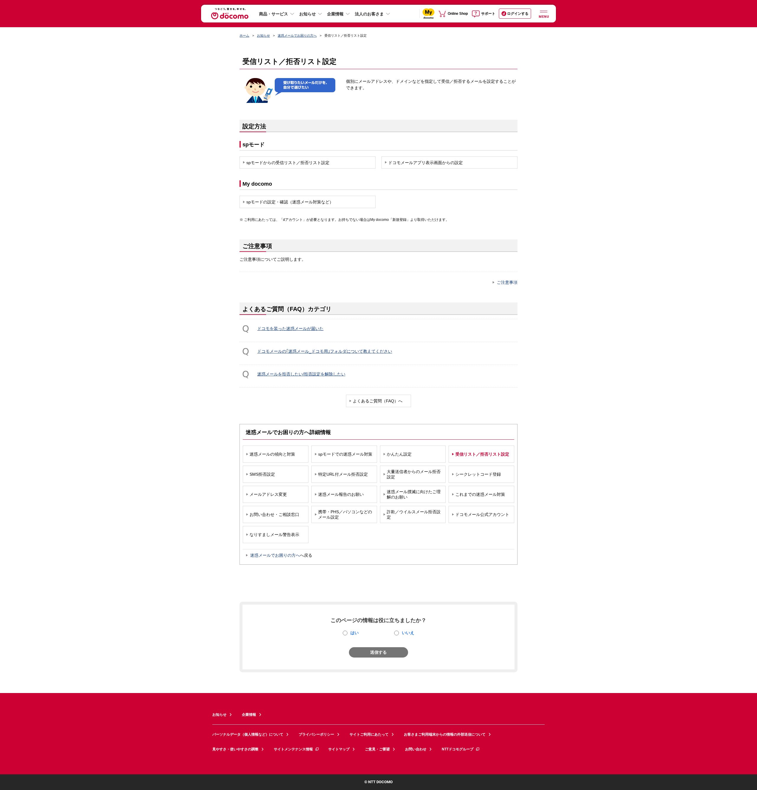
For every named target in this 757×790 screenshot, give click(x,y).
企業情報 (335, 14)
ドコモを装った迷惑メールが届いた (290, 328)
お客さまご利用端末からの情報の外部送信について (445, 734)
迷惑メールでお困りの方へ (297, 35)
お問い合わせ (415, 749)
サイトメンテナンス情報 (293, 749)
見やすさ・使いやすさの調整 (235, 749)
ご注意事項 (507, 282)
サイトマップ (339, 749)
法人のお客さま (369, 14)
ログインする (517, 14)
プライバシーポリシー (316, 734)
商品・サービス (273, 14)
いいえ (408, 632)
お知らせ (307, 14)
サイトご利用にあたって (369, 734)
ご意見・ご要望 (377, 749)
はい (354, 632)
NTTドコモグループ (457, 749)
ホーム (244, 35)
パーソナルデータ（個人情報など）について (247, 734)
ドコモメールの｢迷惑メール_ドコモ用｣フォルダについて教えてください (324, 351)
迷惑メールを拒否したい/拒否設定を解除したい (301, 374)
